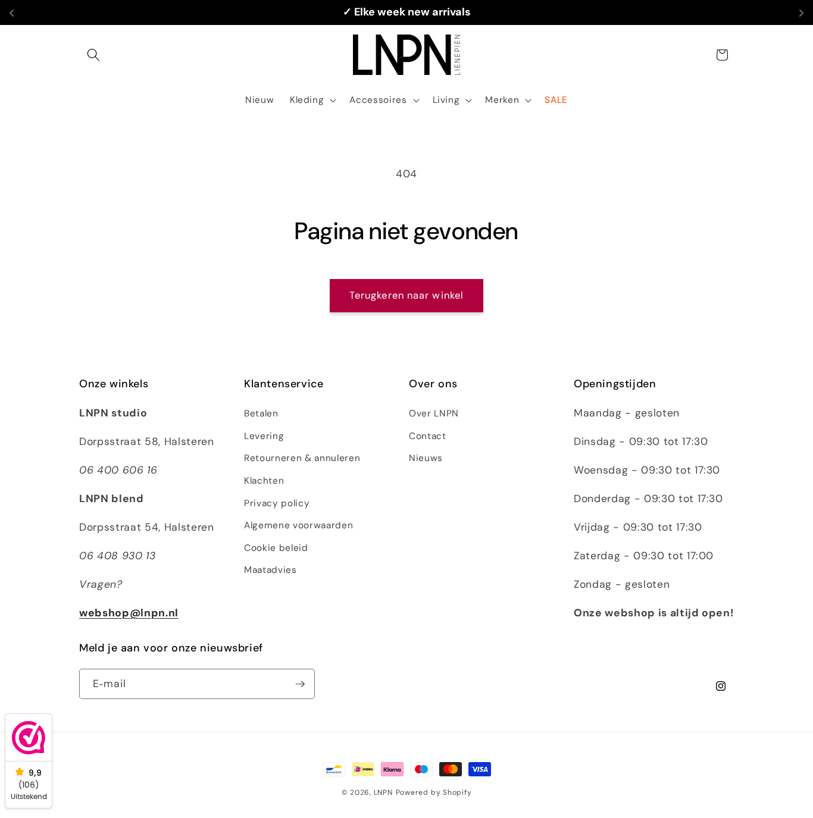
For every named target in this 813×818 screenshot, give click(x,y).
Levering (264, 436)
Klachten (264, 481)
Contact (427, 436)
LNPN (383, 792)
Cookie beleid (276, 548)
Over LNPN (434, 413)
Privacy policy (276, 503)
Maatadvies (270, 570)
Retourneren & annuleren (302, 458)
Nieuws (426, 458)
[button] (93, 54)
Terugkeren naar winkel (406, 295)
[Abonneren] (300, 684)
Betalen (261, 413)
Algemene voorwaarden (298, 525)
